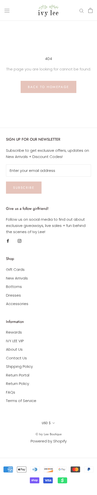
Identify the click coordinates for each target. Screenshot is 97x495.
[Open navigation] (6, 10)
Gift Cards (15, 269)
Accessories (17, 303)
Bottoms (14, 286)
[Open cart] (90, 10)
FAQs (10, 392)
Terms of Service (21, 400)
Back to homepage (48, 87)
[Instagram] (19, 241)
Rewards (14, 332)
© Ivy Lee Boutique (49, 434)
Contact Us (16, 358)
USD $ (46, 423)
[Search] (81, 10)
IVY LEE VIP (15, 340)
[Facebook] (8, 241)
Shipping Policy (19, 366)
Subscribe (23, 187)
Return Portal (17, 375)
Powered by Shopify (49, 441)
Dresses (13, 295)
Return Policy (17, 383)
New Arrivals (17, 278)
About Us (14, 349)
